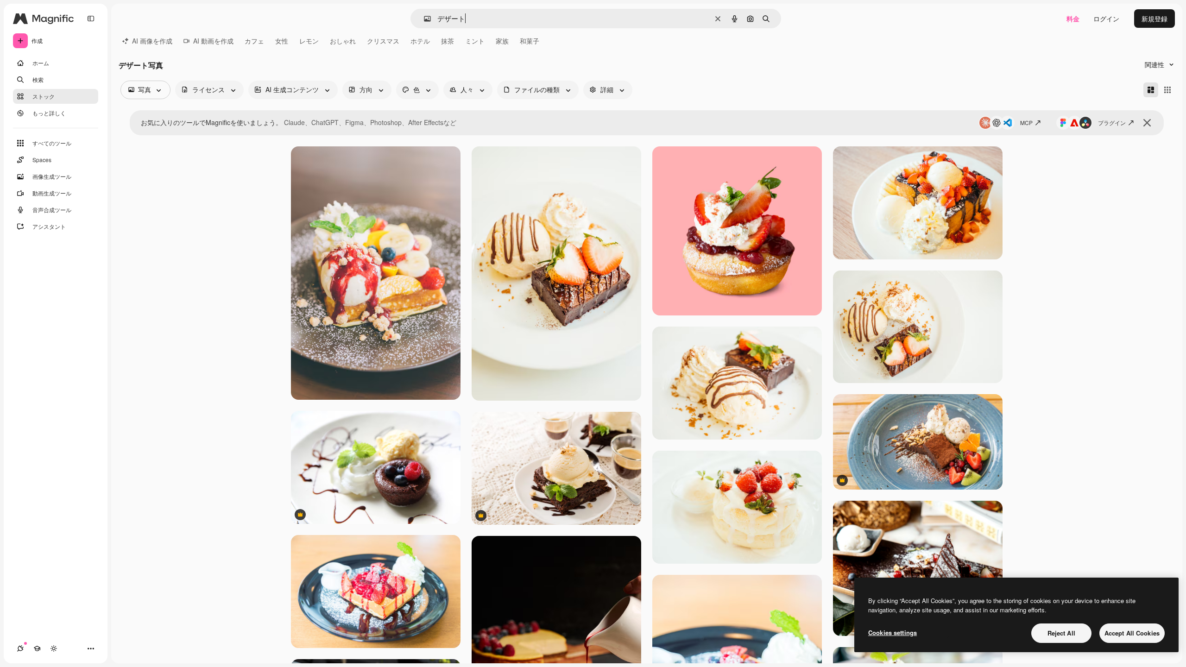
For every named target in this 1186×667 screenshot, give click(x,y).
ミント (475, 40)
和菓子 (529, 40)
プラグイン (1112, 122)
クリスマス (383, 40)
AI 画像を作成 (152, 40)
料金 (1072, 18)
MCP (1026, 122)
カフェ (254, 40)
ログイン (1106, 18)
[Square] (1167, 89)
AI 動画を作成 (213, 40)
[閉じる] (1147, 122)
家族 (502, 40)
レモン (309, 40)
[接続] (20, 648)
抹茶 (447, 40)
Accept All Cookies (1132, 633)
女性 (281, 40)
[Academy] (37, 648)
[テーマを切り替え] (53, 648)
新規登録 (1154, 18)
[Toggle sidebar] (90, 18)
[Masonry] (1150, 89)
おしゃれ (343, 40)
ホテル (420, 40)
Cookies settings (892, 632)
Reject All (1061, 633)
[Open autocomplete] (423, 18)
